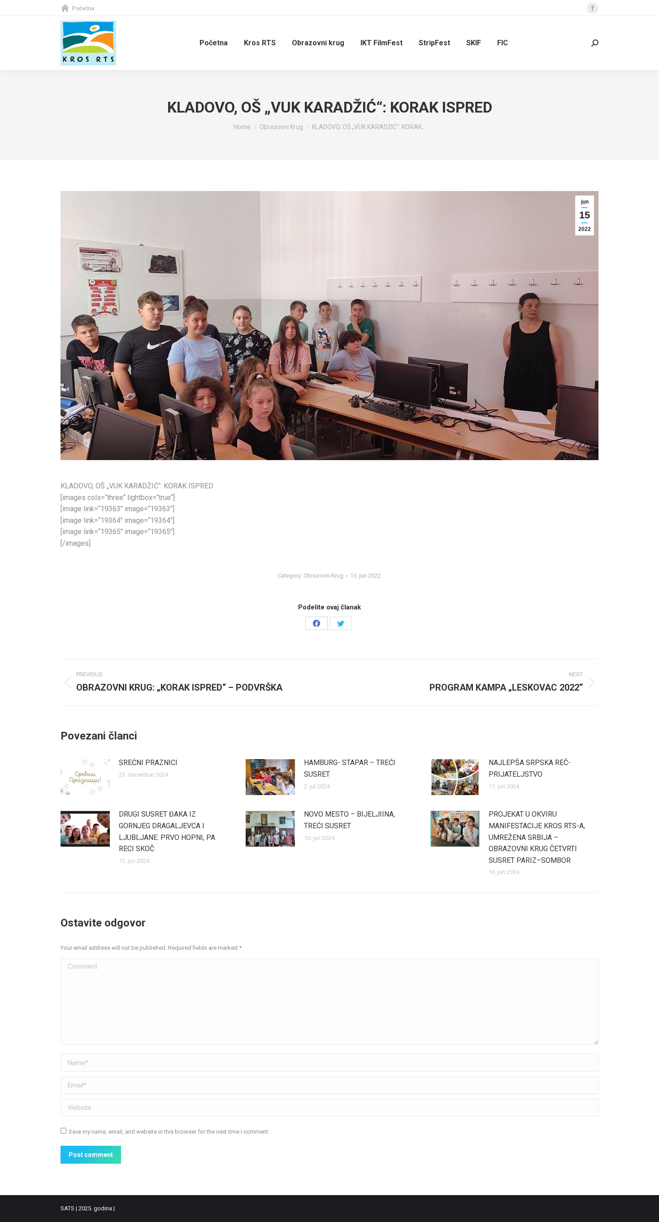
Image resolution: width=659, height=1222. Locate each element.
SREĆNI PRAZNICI (148, 762)
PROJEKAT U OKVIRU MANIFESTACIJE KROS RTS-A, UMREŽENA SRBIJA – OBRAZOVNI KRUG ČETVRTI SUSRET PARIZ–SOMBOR (537, 837)
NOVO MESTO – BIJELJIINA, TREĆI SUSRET (349, 820)
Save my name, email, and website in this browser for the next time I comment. (169, 1131)
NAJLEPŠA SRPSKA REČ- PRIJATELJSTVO (530, 768)
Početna (83, 8)
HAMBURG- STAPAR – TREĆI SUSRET (350, 768)
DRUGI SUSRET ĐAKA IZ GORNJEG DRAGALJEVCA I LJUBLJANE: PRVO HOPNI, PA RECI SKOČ (167, 831)
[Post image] (85, 777)
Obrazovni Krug (323, 575)
